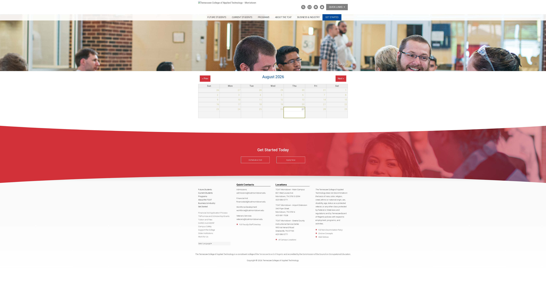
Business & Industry (308, 17)
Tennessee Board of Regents (271, 254)
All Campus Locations (287, 239)
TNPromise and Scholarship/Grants (213, 216)
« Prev (205, 78)
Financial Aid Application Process (213, 213)
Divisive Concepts (325, 233)
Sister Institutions (205, 233)
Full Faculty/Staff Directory (250, 224)
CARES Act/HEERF (206, 223)
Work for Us (203, 237)
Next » (341, 78)
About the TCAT (283, 17)
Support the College (206, 230)
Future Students (216, 17)
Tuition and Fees (205, 219)
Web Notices (323, 237)
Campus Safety (204, 226)
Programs (263, 17)
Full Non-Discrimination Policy (330, 230)
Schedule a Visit (255, 160)
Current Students (242, 17)
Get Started (332, 17)
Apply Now (290, 160)
